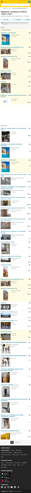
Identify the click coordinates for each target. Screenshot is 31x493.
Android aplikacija (6, 477)
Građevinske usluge (7, 8)
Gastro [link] (14, 465)
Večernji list (17, 462)
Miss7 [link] (10, 465)
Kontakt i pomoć (5, 450)
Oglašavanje (18, 450)
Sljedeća (17, 442)
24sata (2, 462)
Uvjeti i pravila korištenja (6, 452)
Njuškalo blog (18, 487)
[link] (15, 38)
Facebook (2, 487)
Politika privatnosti (18, 452)
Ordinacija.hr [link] (4, 467)
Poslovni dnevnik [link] (9, 462)
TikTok (5, 487)
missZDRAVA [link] (4, 465)
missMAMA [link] (23, 462)
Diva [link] (22, 465)
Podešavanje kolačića (6, 454)
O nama (12, 450)
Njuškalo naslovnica (15, 1)
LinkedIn (15, 487)
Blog (2, 457)
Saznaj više (5, 24)
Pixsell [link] (18, 465)
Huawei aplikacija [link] (6, 480)
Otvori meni (1, 2)
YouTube (12, 487)
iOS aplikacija (6, 473)
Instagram (8, 487)
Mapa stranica (24, 454)
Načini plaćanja (15, 454)
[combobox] (15, 5)
